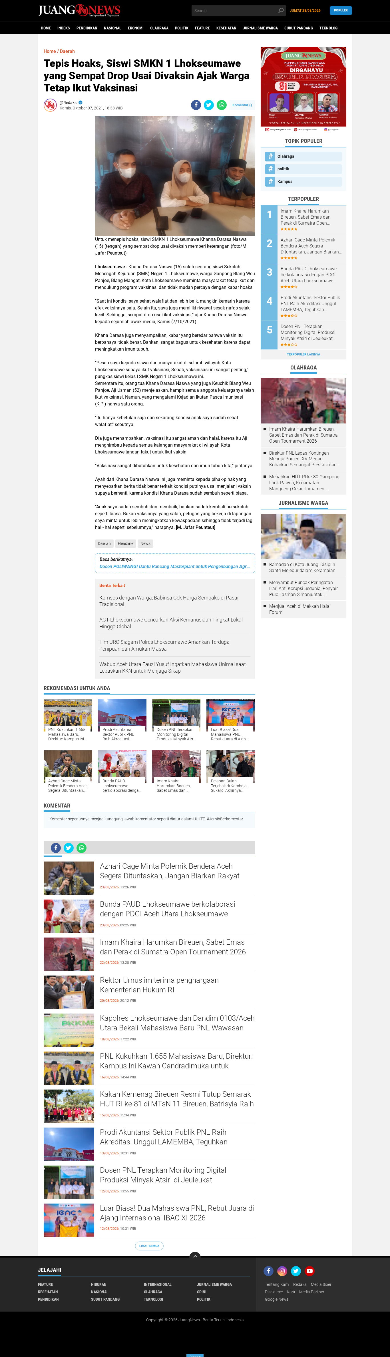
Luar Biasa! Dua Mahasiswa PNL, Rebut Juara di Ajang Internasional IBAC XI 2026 (177, 1213)
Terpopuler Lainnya (303, 354)
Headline (125, 543)
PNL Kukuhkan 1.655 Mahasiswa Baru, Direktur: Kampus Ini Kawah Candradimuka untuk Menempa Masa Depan (176, 1066)
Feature (202, 28)
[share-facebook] (196, 105)
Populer (341, 10)
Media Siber (321, 1284)
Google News (276, 1299)
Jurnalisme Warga (260, 28)
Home (46, 28)
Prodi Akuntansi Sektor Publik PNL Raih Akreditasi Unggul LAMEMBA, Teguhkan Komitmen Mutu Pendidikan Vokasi (164, 1142)
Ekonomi (136, 28)
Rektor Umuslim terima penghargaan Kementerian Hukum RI (159, 985)
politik (181, 28)
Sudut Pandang (298, 28)
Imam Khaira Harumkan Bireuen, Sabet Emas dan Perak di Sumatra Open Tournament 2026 (173, 947)
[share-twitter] (209, 105)
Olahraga (159, 28)
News (145, 543)
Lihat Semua (149, 1246)
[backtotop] (195, 1257)
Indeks (63, 28)
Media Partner (311, 1292)
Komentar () (242, 105)
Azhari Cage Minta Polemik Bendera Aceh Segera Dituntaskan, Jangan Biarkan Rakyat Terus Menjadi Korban (170, 876)
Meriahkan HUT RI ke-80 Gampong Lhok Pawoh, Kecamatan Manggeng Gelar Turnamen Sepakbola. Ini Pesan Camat (304, 483)
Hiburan (98, 1284)
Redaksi (300, 1284)
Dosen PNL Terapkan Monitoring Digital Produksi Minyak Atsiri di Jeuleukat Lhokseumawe (163, 1180)
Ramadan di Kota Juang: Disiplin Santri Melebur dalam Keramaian (302, 567)
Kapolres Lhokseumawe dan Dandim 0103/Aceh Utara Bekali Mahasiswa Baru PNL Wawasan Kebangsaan (177, 1028)
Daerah (104, 543)
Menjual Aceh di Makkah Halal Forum (300, 609)
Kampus (285, 181)
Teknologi (329, 28)
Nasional (112, 28)
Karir (291, 1292)
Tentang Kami (277, 1284)
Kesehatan (226, 28)
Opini (201, 1292)
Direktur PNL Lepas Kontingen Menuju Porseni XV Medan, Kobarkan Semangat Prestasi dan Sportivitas (303, 459)
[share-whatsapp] (222, 105)
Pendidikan (87, 28)
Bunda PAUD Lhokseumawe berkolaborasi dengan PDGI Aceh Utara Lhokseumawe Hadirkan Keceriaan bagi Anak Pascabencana (172, 914)
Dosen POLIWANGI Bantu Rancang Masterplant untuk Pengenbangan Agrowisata (175, 566)
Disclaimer (274, 1292)
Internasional (158, 1284)
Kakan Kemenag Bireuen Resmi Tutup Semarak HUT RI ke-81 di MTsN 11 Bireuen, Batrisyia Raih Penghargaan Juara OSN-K (177, 1104)
